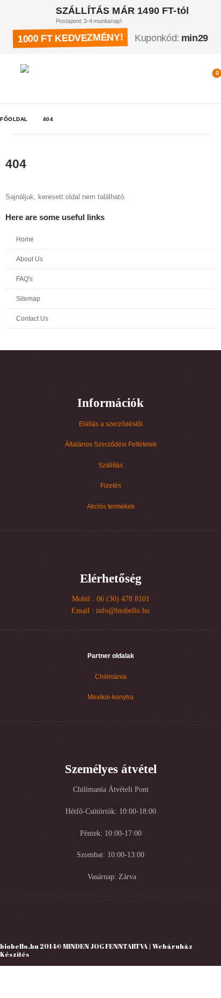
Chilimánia (111, 676)
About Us (29, 258)
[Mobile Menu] (10, 79)
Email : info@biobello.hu (110, 611)
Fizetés (110, 485)
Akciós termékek (111, 506)
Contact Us (32, 318)
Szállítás (110, 465)
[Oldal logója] (67, 78)
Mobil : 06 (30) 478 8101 (111, 599)
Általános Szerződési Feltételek (111, 444)
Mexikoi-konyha (110, 696)
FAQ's (24, 278)
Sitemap (28, 298)
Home (25, 239)
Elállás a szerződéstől (111, 423)
